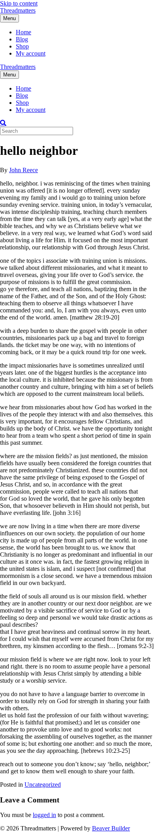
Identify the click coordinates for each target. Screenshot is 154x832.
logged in (44, 815)
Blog (22, 39)
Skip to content (19, 3)
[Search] (3, 123)
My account (30, 53)
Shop (22, 46)
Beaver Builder (111, 828)
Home (23, 32)
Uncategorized (42, 784)
